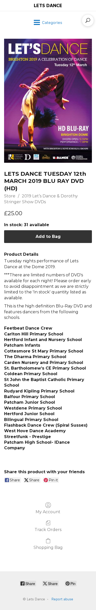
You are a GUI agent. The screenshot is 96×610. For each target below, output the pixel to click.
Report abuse (62, 599)
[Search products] (88, 20)
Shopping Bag (48, 547)
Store (9, 196)
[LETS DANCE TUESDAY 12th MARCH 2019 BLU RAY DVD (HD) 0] (48, 101)
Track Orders (48, 529)
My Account (48, 511)
